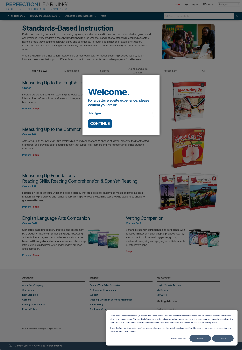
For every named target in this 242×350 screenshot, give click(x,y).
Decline (223, 338)
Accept (200, 338)
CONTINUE (100, 123)
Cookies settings (178, 338)
